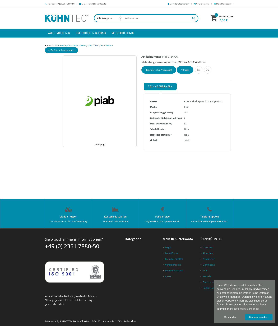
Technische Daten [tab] (160, 86)
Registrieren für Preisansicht (158, 69)
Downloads (209, 264)
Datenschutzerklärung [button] (246, 308)
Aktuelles (208, 253)
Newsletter (209, 258)
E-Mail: (94, 3)
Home (48, 45)
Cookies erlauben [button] (258, 317)
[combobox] (146, 18)
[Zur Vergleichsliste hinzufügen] (207, 70)
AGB (205, 270)
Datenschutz (209, 282)
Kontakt (207, 276)
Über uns (208, 247)
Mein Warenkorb (174, 270)
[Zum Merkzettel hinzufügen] (198, 70)
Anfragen (185, 69)
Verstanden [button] (230, 317)
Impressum (209, 287)
